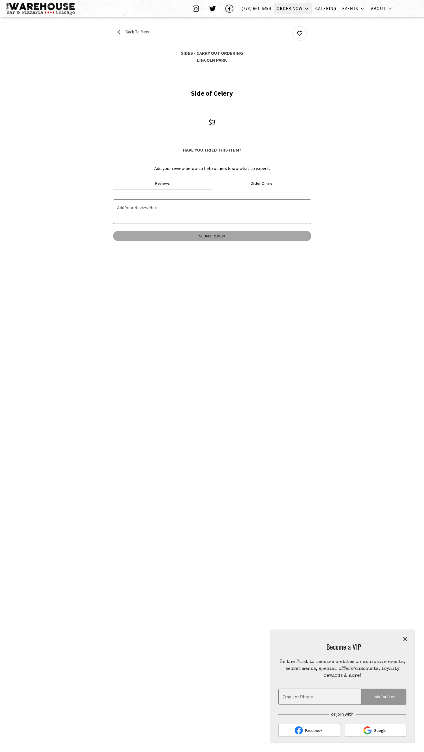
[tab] (162, 183)
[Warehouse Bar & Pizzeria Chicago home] (45, 8)
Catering (325, 8)
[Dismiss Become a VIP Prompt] (405, 639)
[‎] (197, 8)
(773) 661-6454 (256, 8)
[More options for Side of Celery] (300, 33)
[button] (293, 8)
